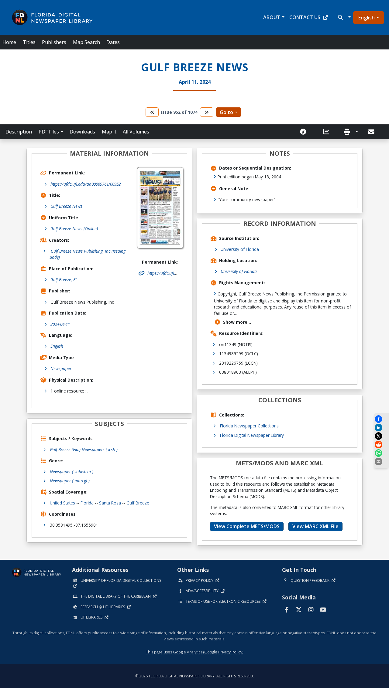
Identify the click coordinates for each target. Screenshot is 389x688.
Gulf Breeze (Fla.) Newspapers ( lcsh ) (84, 449)
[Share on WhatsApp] (381, 453)
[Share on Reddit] (381, 444)
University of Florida (240, 249)
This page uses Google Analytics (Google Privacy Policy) (194, 652)
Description (18, 131)
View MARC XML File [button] (315, 526)
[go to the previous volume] (152, 112)
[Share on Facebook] (381, 419)
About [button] (271, 17)
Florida (87, 503)
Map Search (86, 42)
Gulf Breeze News (66, 206)
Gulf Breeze (137, 503)
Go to (226, 112)
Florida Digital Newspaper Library (252, 435)
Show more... (237, 322)
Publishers (54, 42)
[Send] (371, 131)
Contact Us (304, 17)
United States (62, 503)
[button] (343, 17)
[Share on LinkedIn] (381, 427)
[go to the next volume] (206, 112)
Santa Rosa (110, 503)
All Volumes (136, 131)
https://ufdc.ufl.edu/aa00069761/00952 (85, 184)
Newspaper (60, 368)
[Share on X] (381, 436)
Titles (29, 42)
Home (9, 42)
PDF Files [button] (49, 131)
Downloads (82, 131)
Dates (113, 42)
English (366, 17)
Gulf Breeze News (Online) (74, 228)
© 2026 (194, 676)
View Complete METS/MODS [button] (247, 526)
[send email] (381, 461)
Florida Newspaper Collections (249, 426)
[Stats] (328, 132)
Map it (109, 131)
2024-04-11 (60, 324)
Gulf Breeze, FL (63, 279)
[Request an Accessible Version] (305, 132)
